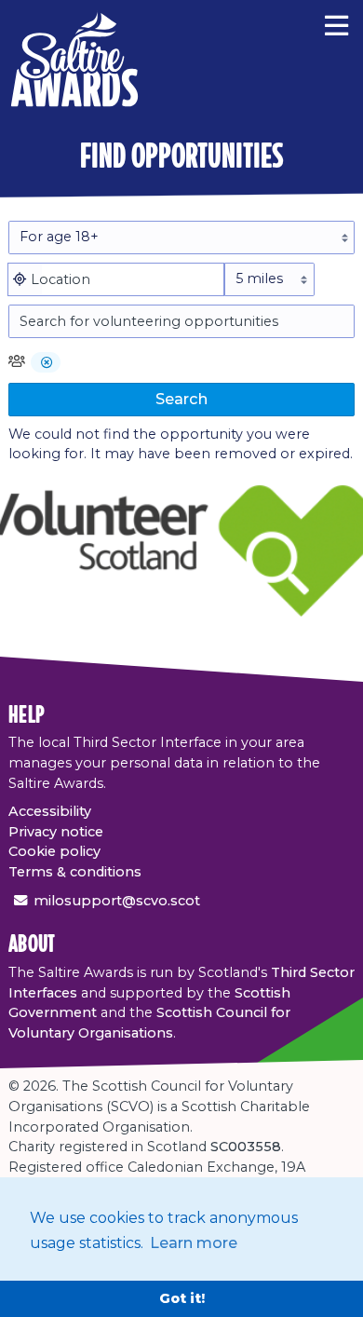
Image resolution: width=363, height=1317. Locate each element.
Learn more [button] (193, 1243)
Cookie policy (54, 851)
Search (181, 398)
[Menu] (336, 23)
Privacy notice (55, 831)
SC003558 (245, 1146)
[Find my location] (19, 279)
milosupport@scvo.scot (117, 900)
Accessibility (49, 811)
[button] (47, 364)
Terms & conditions (74, 871)
